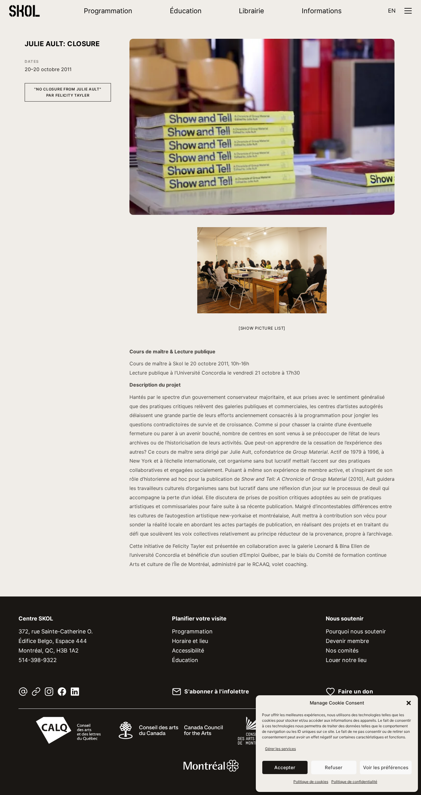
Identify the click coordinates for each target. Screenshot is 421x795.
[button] (409, 703)
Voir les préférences (385, 767)
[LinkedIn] (75, 691)
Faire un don (355, 692)
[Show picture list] (262, 328)
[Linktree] (36, 691)
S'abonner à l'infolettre (216, 692)
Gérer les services (280, 748)
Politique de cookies (310, 781)
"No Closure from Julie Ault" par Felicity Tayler (67, 92)
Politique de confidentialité (354, 781)
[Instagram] (49, 691)
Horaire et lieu (190, 641)
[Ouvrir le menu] (408, 11)
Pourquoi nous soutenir (356, 631)
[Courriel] (23, 691)
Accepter (284, 767)
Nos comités (342, 650)
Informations (322, 11)
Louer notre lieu (346, 660)
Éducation (186, 11)
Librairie (251, 11)
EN (392, 10)
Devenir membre (347, 641)
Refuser (333, 767)
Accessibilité (188, 650)
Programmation (108, 11)
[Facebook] (62, 691)
